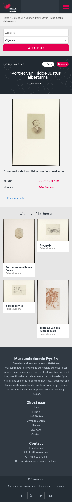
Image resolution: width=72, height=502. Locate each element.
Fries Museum (46, 187)
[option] (36, 132)
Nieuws (36, 425)
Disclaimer (45, 485)
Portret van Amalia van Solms (19, 269)
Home (6, 17)
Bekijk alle (38, 47)
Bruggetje (45, 245)
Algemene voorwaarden (21, 485)
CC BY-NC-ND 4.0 (49, 180)
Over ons (36, 429)
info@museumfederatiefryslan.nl (39, 460)
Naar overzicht (15, 64)
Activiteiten (36, 416)
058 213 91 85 (38, 456)
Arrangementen (36, 420)
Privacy (60, 485)
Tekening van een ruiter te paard (50, 329)
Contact (36, 434)
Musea (36, 411)
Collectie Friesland (22, 17)
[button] (65, 6)
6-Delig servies (14, 306)
